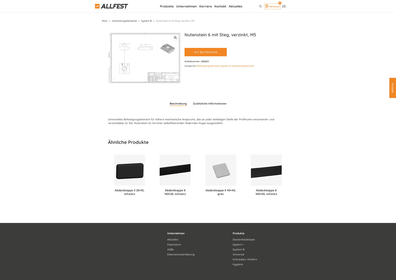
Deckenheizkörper (244, 239)
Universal (238, 254)
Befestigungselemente (208, 65)
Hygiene (238, 264)
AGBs (170, 249)
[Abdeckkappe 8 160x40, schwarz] (266, 170)
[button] (175, 37)
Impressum (174, 244)
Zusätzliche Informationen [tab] (209, 103)
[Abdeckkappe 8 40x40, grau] (220, 170)
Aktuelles (172, 239)
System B (146, 20)
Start (105, 20)
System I (238, 244)
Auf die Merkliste (205, 52)
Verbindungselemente (124, 20)
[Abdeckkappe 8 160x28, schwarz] (175, 170)
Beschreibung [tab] (178, 103)
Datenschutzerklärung (181, 254)
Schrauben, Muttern (245, 259)
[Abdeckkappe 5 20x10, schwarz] (129, 170)
